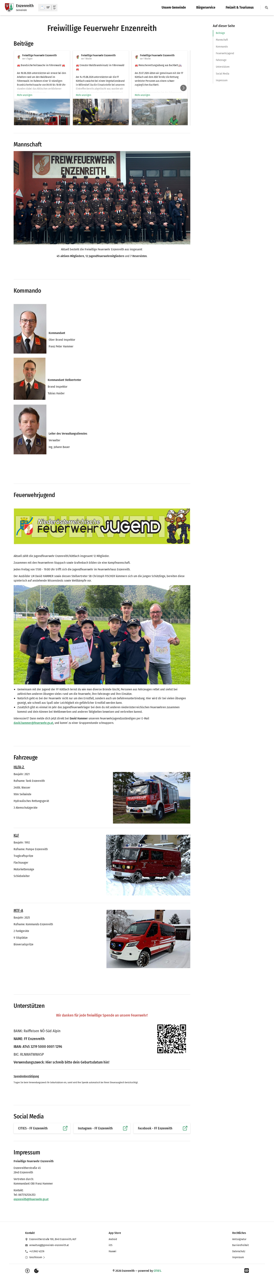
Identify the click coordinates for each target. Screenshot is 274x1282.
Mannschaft (222, 39)
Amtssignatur (239, 1239)
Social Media (222, 73)
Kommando (222, 46)
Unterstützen (222, 66)
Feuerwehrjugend (225, 53)
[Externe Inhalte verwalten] (36, 1271)
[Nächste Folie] (183, 88)
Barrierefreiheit (240, 1245)
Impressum (222, 80)
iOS (110, 1245)
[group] (102, 88)
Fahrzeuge (221, 60)
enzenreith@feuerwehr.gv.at (31, 1199)
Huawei (112, 1251)
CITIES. (158, 1270)
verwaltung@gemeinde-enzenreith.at (49, 1245)
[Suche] (267, 8)
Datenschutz (238, 1251)
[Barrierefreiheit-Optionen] (27, 1271)
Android (113, 1239)
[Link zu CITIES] (246, 1270)
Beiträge (220, 33)
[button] (42, 120)
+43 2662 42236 (36, 1251)
